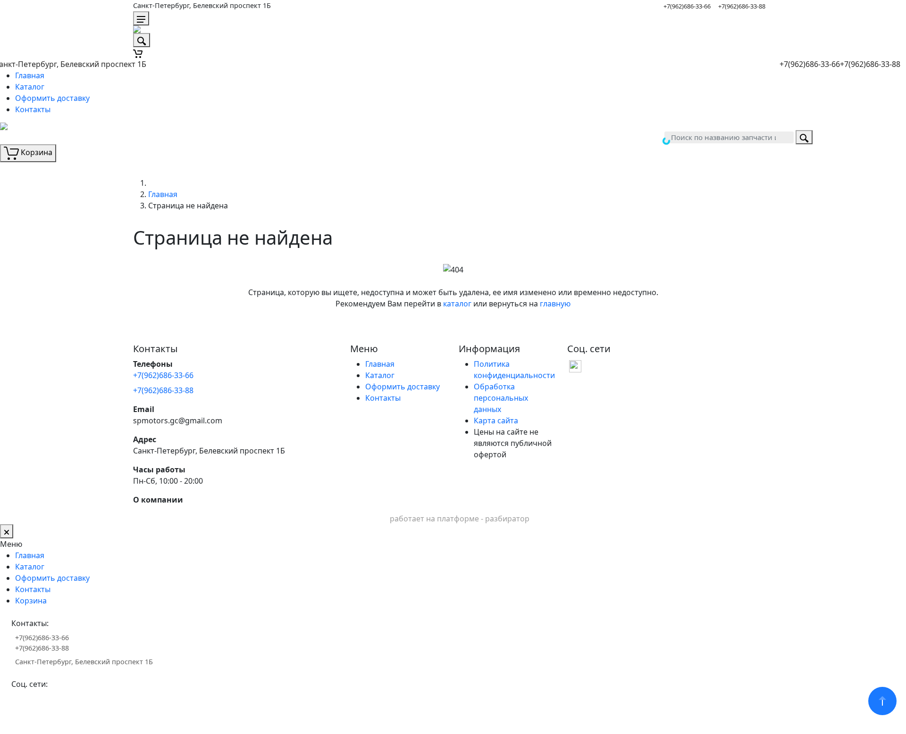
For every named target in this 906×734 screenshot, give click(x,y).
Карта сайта (496, 420)
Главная (29, 75)
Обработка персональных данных (501, 397)
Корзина (31, 600)
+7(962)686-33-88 (741, 6)
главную (555, 303)
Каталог (29, 87)
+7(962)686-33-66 (687, 6)
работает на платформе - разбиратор (459, 518)
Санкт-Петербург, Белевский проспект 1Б (202, 5)
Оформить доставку (52, 98)
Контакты (32, 109)
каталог (457, 303)
